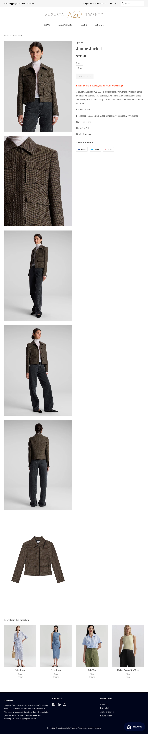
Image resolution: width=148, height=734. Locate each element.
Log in (86, 3)
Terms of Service (107, 712)
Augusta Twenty (69, 728)
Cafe (84, 25)
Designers (66, 25)
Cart (115, 3)
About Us (104, 704)
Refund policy (106, 716)
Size (78, 63)
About (99, 25)
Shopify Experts (94, 728)
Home (6, 36)
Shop (47, 25)
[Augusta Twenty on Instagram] (64, 705)
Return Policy (105, 708)
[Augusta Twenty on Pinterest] (59, 705)
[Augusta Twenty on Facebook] (54, 705)
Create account (100, 3)
